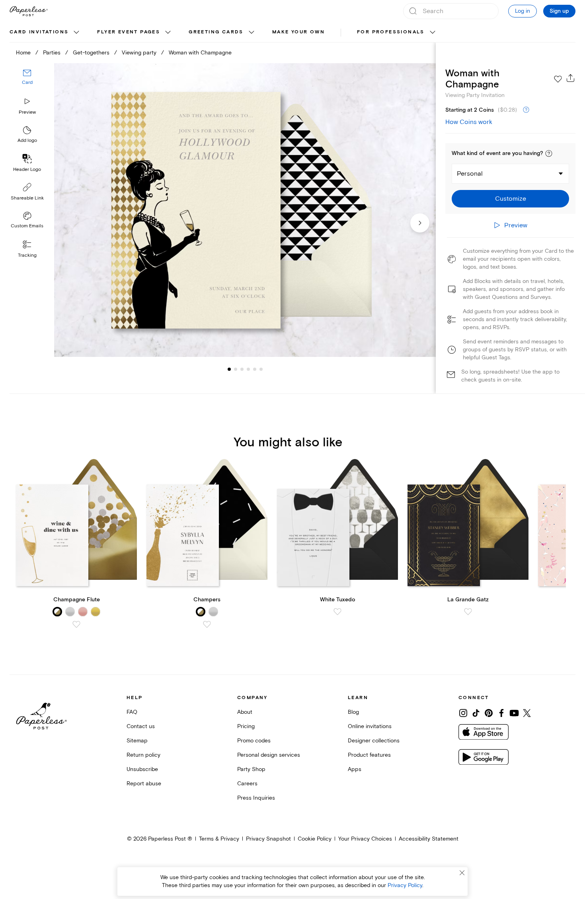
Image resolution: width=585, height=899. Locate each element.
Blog (353, 712)
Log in (522, 11)
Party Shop (251, 769)
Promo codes (254, 740)
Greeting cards (216, 32)
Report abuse (144, 783)
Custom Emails (27, 226)
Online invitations (370, 726)
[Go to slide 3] (235, 368)
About (244, 712)
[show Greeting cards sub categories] (251, 32)
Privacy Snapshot (268, 838)
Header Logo (27, 169)
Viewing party (139, 52)
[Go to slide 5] (248, 368)
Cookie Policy (315, 838)
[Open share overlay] (570, 78)
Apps (354, 769)
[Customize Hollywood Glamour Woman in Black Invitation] (244, 210)
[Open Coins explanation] (526, 110)
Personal (470, 174)
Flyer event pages (128, 32)
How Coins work (468, 122)
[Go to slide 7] (261, 368)
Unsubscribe (142, 769)
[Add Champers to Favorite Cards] (207, 624)
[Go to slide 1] (229, 368)
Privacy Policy (405, 885)
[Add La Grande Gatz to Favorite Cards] (468, 611)
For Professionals (391, 32)
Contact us (141, 726)
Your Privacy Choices (365, 838)
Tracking (27, 255)
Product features (369, 755)
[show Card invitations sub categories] (76, 32)
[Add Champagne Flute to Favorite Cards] (76, 624)
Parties (51, 52)
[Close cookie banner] (462, 873)
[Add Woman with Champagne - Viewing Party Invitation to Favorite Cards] (558, 79)
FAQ (132, 712)
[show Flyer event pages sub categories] (168, 32)
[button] (549, 153)
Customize (510, 199)
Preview (27, 112)
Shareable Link (27, 198)
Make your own (298, 32)
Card (27, 82)
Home (23, 52)
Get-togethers (91, 52)
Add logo (27, 140)
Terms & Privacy (219, 838)
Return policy (143, 755)
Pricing (246, 726)
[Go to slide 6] (254, 368)
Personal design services (268, 755)
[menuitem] (45, 32)
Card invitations (39, 32)
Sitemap (137, 740)
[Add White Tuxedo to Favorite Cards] (337, 611)
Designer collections (374, 740)
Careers (247, 783)
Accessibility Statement (428, 838)
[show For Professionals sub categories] (432, 32)
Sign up (559, 11)
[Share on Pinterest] (488, 713)
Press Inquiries (256, 797)
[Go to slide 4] (242, 368)
